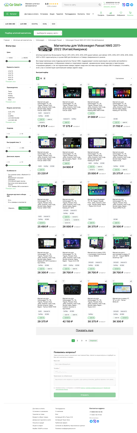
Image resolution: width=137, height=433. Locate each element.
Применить (24, 208)
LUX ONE (23, 24)
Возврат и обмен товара (40, 417)
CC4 (53, 24)
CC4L (45, 24)
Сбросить (11, 208)
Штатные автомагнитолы (22, 40)
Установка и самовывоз (40, 411)
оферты (83, 388)
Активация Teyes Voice (62, 420)
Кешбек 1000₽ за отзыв (40, 428)
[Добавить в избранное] (38, 84)
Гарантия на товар (38, 414)
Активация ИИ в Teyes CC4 (64, 417)
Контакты (81, 14)
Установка (44, 14)
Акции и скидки (38, 425)
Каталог (13, 14)
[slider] (6, 61)
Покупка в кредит (38, 423)
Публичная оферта (61, 423)
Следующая (93, 340)
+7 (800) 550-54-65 (95, 412)
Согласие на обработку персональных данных (70, 425)
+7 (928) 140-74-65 (95, 415)
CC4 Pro (35, 24)
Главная (7, 40)
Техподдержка (70, 14)
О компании (59, 411)
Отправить (85, 395)
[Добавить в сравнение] (55, 84)
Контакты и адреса (96, 408)
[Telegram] (131, 4)
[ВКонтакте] (127, 4)
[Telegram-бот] (91, 421)
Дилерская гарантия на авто (42, 420)
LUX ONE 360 (10, 24)
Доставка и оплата (31, 14)
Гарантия (59, 14)
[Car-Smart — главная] (13, 5)
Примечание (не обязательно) (63, 376)
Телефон (57, 368)
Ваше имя (57, 360)
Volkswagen (40, 40)
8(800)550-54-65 (113, 3)
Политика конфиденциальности (65, 428)
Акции (52, 14)
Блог (88, 14)
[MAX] (123, 4)
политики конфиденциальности (94, 388)
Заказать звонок (110, 6)
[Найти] (99, 4)
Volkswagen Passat (55, 40)
